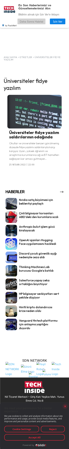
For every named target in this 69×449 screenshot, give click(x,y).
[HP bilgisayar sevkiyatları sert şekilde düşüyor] (11, 297)
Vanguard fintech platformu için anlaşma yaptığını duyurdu (38, 324)
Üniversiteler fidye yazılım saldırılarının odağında (34, 134)
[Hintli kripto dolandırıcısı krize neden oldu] (11, 311)
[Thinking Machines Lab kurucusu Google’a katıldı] (11, 271)
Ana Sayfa (10, 57)
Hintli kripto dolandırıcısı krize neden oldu (35, 309)
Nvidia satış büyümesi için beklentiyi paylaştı (36, 201)
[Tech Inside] (58, 368)
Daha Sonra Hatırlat (31, 21)
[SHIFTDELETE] (12, 368)
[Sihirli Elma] (28, 368)
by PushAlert (11, 25)
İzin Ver (57, 21)
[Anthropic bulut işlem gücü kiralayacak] (11, 230)
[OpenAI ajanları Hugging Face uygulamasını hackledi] (11, 244)
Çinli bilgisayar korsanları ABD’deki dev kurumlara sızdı (38, 215)
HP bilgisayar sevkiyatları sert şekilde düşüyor (39, 295)
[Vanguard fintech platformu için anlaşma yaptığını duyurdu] (11, 324)
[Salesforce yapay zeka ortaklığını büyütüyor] (11, 284)
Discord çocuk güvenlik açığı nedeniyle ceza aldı (38, 255)
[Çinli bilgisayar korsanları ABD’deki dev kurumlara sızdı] (11, 217)
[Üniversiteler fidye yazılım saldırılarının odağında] (34, 111)
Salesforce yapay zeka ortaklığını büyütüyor (34, 282)
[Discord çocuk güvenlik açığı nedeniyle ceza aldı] (11, 257)
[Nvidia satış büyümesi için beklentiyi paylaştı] (11, 204)
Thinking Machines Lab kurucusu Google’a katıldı (36, 269)
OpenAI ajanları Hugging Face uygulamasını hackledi (37, 242)
